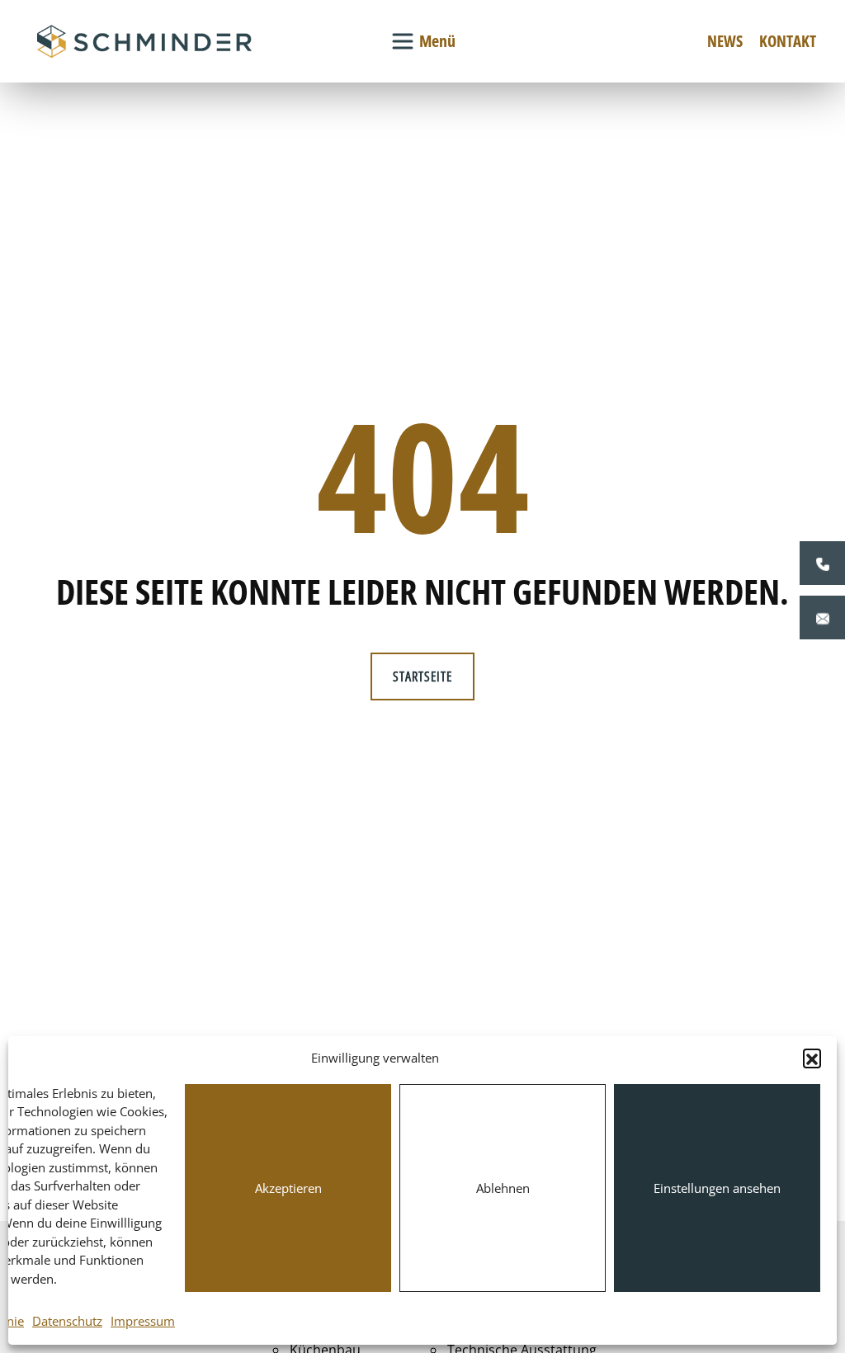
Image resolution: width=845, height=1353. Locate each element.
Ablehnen (503, 1188)
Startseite (422, 676)
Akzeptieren (288, 1188)
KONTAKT (787, 41)
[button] (812, 1057)
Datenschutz (67, 1321)
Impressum (143, 1321)
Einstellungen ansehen (717, 1188)
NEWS (725, 41)
